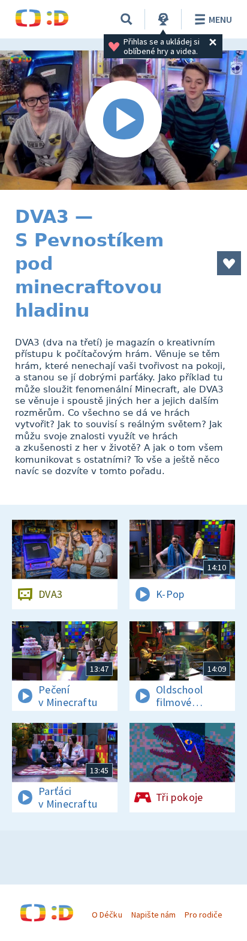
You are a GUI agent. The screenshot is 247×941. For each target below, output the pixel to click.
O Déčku (107, 914)
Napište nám (153, 914)
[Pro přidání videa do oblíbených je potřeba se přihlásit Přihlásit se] (229, 263)
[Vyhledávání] (126, 19)
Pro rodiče (203, 914)
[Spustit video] (123, 120)
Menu (220, 19)
